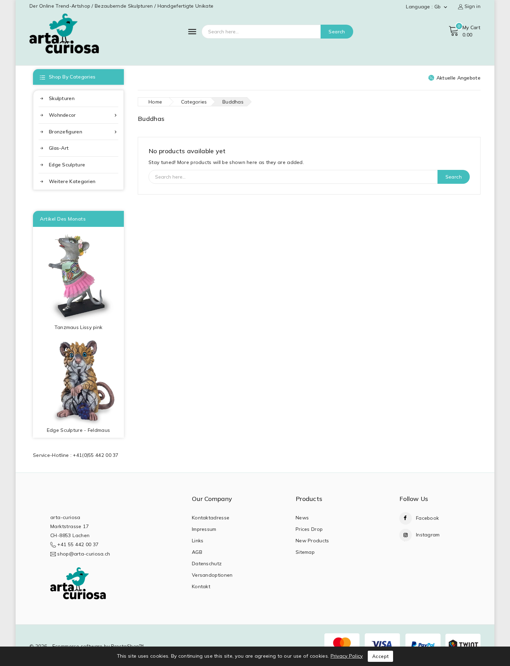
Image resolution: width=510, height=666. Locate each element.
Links (198, 540)
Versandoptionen (212, 575)
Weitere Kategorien (72, 181)
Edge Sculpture (67, 165)
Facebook (427, 518)
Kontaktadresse (210, 518)
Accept (380, 656)
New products (312, 540)
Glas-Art (59, 148)
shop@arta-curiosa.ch (83, 554)
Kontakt (201, 586)
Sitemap (305, 552)
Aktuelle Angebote (458, 78)
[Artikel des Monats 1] (78, 275)
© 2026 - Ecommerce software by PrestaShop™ (86, 646)
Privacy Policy (347, 656)
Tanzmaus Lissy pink (78, 327)
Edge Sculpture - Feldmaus (78, 430)
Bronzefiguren (83, 132)
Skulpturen (62, 98)
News (302, 518)
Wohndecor (83, 115)
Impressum (204, 529)
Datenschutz (207, 563)
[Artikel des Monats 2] (78, 380)
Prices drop (309, 529)
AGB (197, 552)
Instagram (428, 535)
